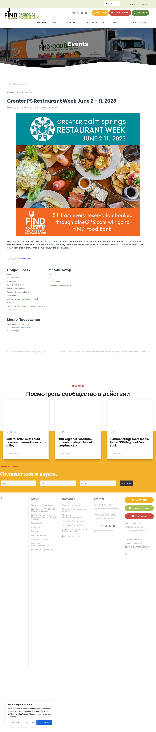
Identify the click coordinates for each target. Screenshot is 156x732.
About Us (35, 527)
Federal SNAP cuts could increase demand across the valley (26, 442)
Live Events (25, 292)
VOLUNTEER (70, 22)
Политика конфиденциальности (41, 544)
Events (34, 531)
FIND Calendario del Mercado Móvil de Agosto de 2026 (44, 517)
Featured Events (13, 292)
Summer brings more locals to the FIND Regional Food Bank (129, 442)
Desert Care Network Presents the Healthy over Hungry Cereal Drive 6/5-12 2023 (103, 351)
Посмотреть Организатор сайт (60, 285)
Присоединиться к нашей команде (74, 510)
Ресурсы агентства (71, 505)
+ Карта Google (13, 330)
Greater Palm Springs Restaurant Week (22, 299)
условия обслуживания (42, 549)
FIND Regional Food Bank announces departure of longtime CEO (75, 442)
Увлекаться (36, 522)
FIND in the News (39, 535)
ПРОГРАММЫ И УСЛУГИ (46, 22)
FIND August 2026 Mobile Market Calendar (43, 510)
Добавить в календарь (21, 258)
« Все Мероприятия (17, 84)
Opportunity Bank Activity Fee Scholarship (75, 530)
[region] (30, 714)
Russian (109, 3)
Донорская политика (72, 525)
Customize (15, 722)
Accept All (44, 722)
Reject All (30, 722)
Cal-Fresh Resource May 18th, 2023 (28, 351)
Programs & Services (41, 505)
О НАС (116, 22)
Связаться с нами (39, 539)
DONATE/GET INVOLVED (94, 22)
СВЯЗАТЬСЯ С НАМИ (137, 22)
